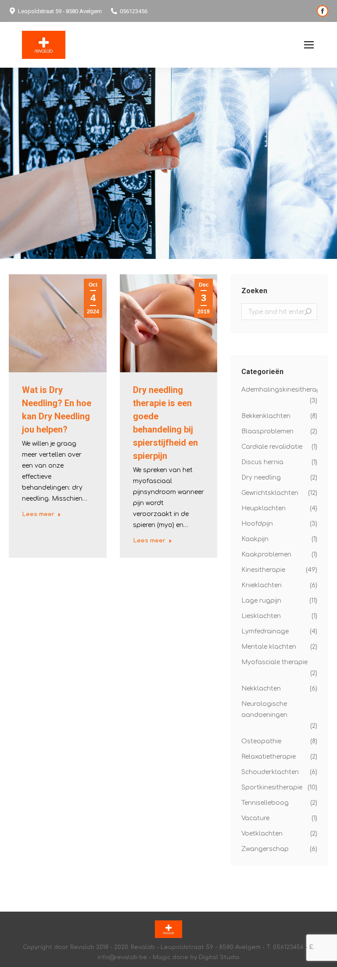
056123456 (133, 11)
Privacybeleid (274, 45)
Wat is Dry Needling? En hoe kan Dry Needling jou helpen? (56, 410)
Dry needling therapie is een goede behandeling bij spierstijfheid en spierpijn (165, 423)
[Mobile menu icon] (309, 45)
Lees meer (38, 514)
